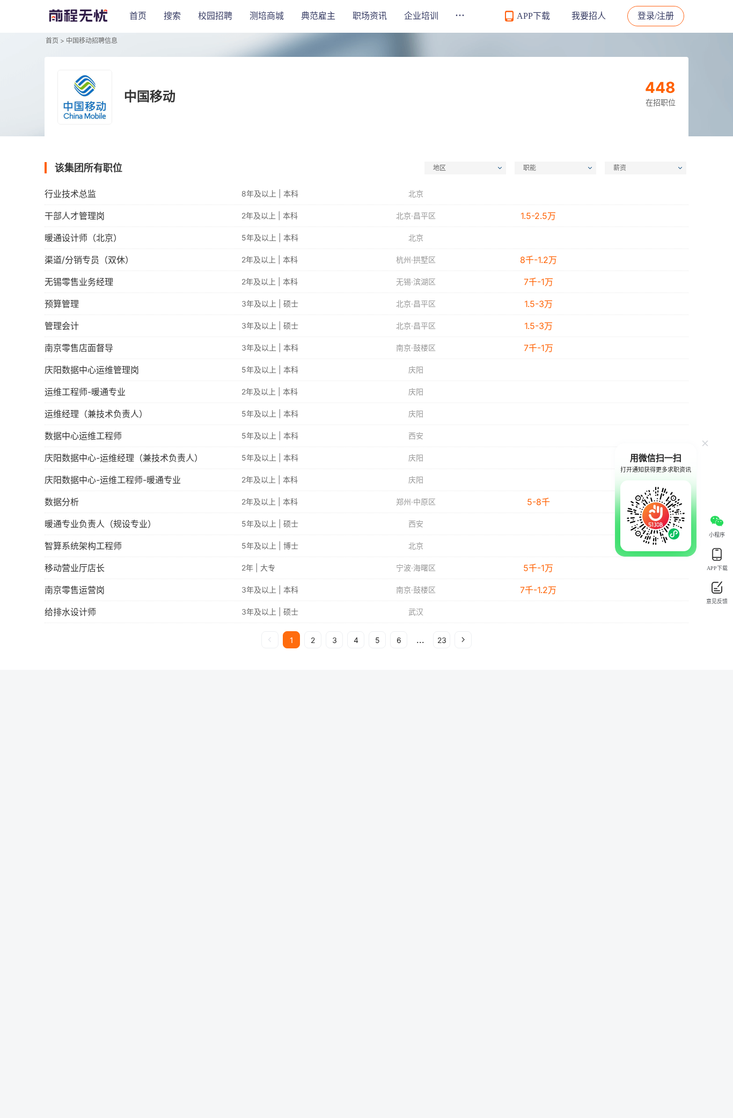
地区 (439, 168)
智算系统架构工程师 (83, 545)
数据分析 (62, 501)
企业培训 (421, 15)
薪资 (619, 168)
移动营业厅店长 (75, 567)
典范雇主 (318, 15)
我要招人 (588, 15)
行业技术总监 (70, 193)
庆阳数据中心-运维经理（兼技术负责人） (124, 457)
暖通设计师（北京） (83, 237)
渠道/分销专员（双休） (89, 259)
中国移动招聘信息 (92, 40)
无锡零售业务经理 (79, 281)
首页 (137, 15)
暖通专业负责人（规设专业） (100, 523)
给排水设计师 (70, 612)
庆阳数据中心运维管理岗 (92, 369)
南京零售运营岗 (75, 589)
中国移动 (149, 96)
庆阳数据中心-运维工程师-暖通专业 (113, 479)
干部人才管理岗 (75, 215)
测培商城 (267, 15)
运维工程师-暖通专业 (85, 391)
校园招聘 (215, 15)
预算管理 (62, 303)
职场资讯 (370, 15)
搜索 (172, 15)
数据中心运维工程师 (83, 435)
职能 (529, 168)
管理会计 (62, 325)
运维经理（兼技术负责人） (96, 413)
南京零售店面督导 (79, 347)
